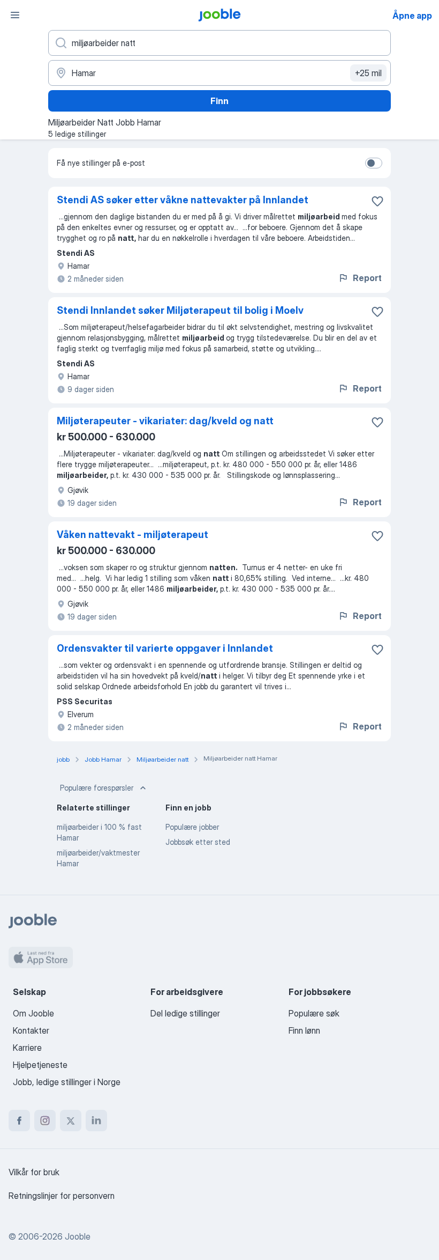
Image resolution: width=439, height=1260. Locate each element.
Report (367, 277)
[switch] (373, 163)
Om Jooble (33, 1013)
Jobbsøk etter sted (197, 841)
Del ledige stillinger (185, 1013)
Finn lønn (304, 1030)
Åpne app (412, 15)
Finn (219, 100)
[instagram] (45, 1120)
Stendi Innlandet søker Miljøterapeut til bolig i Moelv (180, 310)
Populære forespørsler (96, 787)
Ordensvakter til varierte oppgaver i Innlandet (165, 648)
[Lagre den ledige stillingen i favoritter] (377, 201)
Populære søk (314, 1013)
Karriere (27, 1047)
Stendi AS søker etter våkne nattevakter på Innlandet (182, 199)
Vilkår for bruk (34, 1172)
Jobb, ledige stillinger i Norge (66, 1082)
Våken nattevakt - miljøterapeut (132, 534)
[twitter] (70, 1120)
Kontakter (31, 1030)
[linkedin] (96, 1120)
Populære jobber (192, 826)
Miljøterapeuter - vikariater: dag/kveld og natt (165, 420)
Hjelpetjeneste (40, 1064)
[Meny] (15, 15)
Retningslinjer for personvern (62, 1195)
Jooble (77, 1236)
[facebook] (19, 1120)
